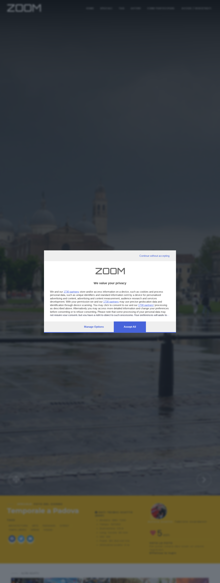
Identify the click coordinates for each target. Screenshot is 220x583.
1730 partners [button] (71, 291)
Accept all (130, 326)
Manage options (94, 326)
